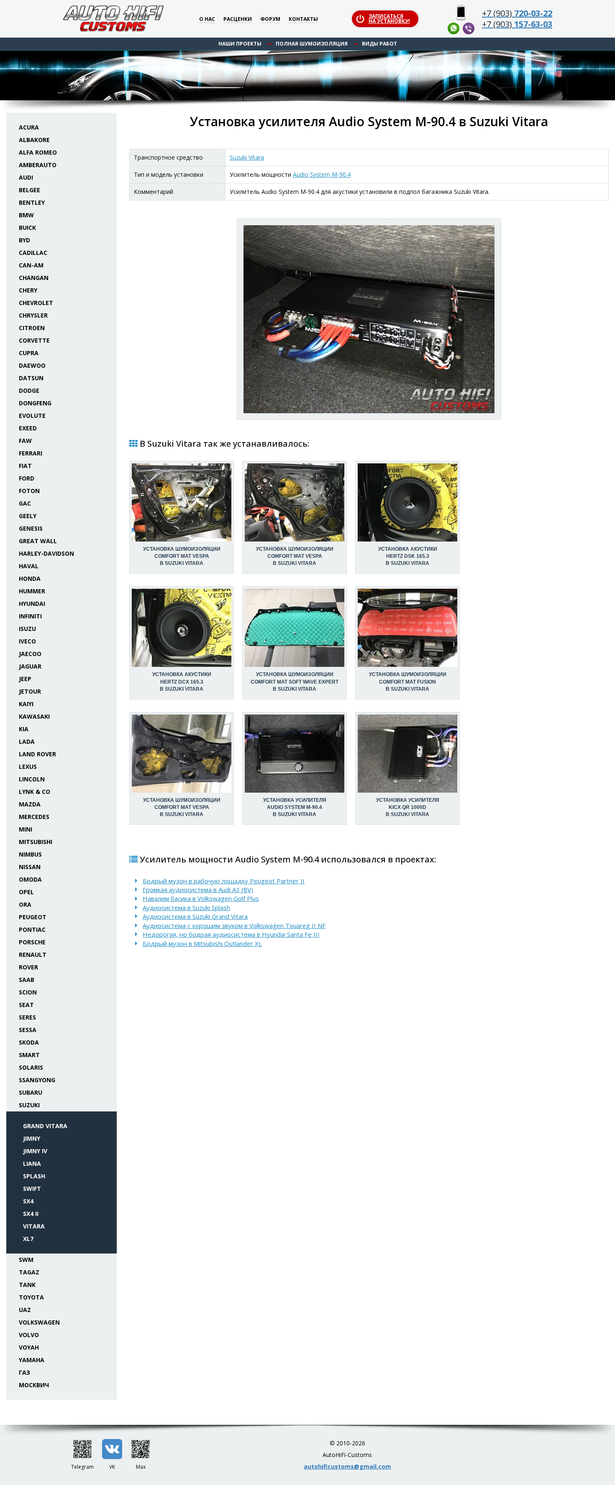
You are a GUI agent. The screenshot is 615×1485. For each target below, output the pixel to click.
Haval (28, 566)
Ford (26, 478)
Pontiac (32, 929)
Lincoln (32, 779)
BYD (24, 240)
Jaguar (30, 666)
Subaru (30, 1092)
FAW (25, 441)
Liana (32, 1163)
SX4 (28, 1201)
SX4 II (30, 1214)
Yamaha (31, 1360)
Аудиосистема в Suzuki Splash (186, 907)
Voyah (29, 1347)
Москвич (34, 1385)
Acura (29, 127)
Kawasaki (34, 716)
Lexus (28, 766)
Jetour (30, 691)
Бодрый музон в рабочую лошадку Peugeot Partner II (224, 881)
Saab (26, 980)
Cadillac (33, 253)
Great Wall (38, 541)
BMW (26, 215)
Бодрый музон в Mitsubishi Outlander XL (202, 943)
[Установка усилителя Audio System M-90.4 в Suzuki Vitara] (369, 319)
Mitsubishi (35, 842)
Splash (34, 1176)
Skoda (29, 1042)
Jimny (31, 1138)
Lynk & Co (34, 792)
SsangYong (37, 1080)
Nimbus (30, 854)
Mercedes (34, 817)
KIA (23, 729)
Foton (29, 491)
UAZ (25, 1310)
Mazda (30, 804)
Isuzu (27, 629)
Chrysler (33, 315)
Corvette (34, 340)
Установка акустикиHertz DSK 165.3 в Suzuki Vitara (407, 556)
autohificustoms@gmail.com (347, 1466)
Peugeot (32, 917)
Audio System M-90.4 (322, 174)
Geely (27, 516)
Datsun (31, 378)
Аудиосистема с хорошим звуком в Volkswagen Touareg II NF (234, 925)
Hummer (32, 591)
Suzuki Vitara (247, 157)
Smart (29, 1055)
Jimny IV (35, 1151)
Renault (32, 955)
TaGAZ (29, 1272)
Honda (30, 578)
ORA (25, 904)
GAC (25, 503)
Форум (270, 19)
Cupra (28, 353)
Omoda (30, 879)
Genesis (31, 528)
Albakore (34, 140)
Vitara (34, 1226)
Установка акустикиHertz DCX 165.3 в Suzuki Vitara (181, 681)
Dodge (29, 390)
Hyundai (32, 604)
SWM (26, 1260)
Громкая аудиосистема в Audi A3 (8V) (198, 889)
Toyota (31, 1297)
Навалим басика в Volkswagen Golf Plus (201, 898)
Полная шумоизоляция (312, 43)
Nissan (30, 867)
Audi (26, 177)
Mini (25, 829)
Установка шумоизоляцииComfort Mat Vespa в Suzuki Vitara (181, 556)
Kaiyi (26, 704)
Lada (27, 741)
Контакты (303, 19)
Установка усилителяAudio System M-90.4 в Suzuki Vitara (294, 807)
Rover (28, 967)
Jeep (25, 679)
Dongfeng (35, 403)
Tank (27, 1285)
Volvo (29, 1335)
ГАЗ (24, 1372)
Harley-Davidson (46, 553)
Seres (27, 1017)
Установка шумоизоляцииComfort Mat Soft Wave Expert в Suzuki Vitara (294, 681)
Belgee (29, 190)
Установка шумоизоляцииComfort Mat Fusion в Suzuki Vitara (407, 681)
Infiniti (30, 616)
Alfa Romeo (38, 152)
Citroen (32, 328)
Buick (27, 227)
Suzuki (29, 1105)
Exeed (28, 428)
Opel (26, 892)
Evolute (32, 416)
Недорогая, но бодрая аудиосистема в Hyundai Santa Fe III (231, 934)
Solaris (31, 1067)
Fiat (25, 466)
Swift (32, 1189)
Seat (26, 1005)
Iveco (27, 641)
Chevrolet (36, 303)
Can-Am (31, 265)
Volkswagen (39, 1322)
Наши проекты (239, 43)
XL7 (28, 1239)
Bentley (32, 202)
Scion (28, 992)
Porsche (32, 942)
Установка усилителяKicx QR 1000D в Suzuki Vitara (407, 807)
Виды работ (379, 43)
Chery (28, 290)
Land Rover (37, 754)
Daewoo (32, 365)
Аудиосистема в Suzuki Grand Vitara (195, 916)
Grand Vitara (45, 1126)
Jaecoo (30, 654)
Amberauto (37, 165)
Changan (34, 278)
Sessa (27, 1030)
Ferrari (30, 453)
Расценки (237, 19)
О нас (207, 19)
